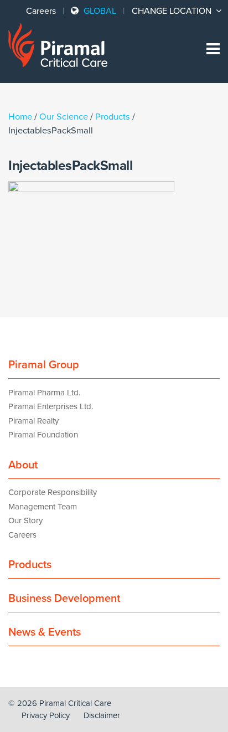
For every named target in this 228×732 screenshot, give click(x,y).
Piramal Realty (33, 421)
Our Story (25, 520)
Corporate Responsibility (52, 492)
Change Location (173, 11)
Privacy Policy (46, 715)
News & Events (44, 632)
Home (20, 116)
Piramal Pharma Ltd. (44, 393)
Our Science (63, 116)
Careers (41, 11)
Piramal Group (43, 365)
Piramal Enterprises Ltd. (50, 406)
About (23, 465)
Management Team (42, 507)
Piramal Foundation (43, 435)
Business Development (64, 598)
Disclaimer (102, 715)
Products (112, 116)
